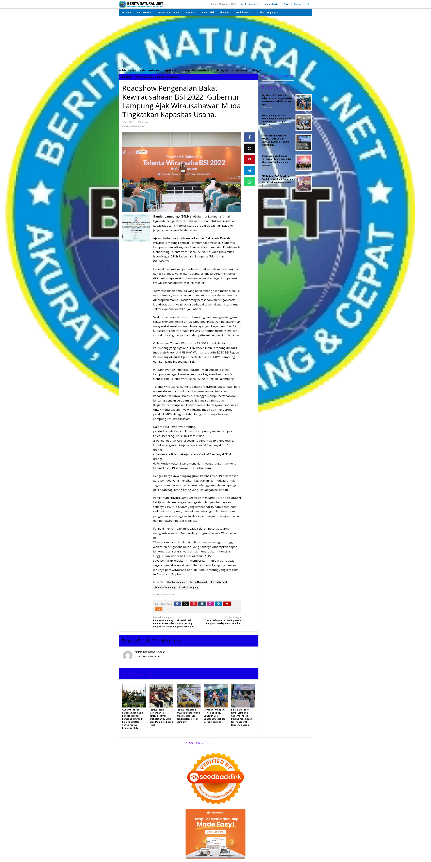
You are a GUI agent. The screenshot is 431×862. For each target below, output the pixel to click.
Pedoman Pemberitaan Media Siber (280, 208)
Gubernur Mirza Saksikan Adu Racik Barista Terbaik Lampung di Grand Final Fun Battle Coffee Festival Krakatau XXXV (132, 718)
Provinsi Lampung (188, 587)
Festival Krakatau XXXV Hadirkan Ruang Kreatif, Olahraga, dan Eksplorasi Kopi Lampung (188, 715)
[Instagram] (210, 604)
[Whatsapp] (249, 181)
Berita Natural (219, 582)
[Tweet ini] (249, 148)
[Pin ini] (249, 159)
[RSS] (158, 609)
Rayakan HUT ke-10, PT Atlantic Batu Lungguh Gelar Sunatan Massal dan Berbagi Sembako (214, 715)
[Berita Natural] (141, 4)
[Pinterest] (193, 604)
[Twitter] (185, 604)
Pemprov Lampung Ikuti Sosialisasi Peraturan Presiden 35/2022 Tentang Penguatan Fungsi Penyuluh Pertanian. (174, 622)
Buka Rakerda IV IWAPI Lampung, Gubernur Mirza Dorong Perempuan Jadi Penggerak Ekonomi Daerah (241, 717)
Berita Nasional (198, 582)
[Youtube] (227, 604)
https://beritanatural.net (147, 656)
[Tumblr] (202, 604)
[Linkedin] (218, 604)
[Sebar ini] (249, 137)
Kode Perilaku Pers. (272, 199)
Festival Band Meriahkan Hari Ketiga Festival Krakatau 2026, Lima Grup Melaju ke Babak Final (161, 717)
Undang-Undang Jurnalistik (275, 205)
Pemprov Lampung (165, 587)
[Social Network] (308, 4)
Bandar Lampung (176, 582)
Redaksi (289, 199)
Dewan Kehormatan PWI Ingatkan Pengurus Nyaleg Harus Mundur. (223, 620)
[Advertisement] (215, 41)
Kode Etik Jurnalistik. (272, 202)
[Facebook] (177, 604)
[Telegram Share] (249, 170)
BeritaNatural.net (168, 640)
